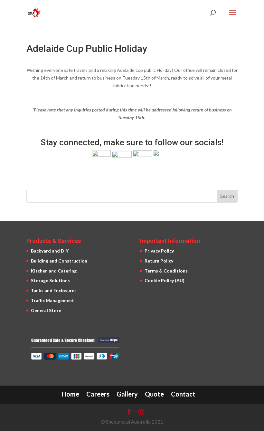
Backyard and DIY (50, 251)
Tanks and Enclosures (54, 290)
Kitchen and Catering (54, 270)
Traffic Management (52, 300)
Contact (183, 394)
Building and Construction (59, 260)
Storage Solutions (50, 280)
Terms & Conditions (166, 270)
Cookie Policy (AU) (164, 280)
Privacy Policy (159, 251)
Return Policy (159, 260)
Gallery (127, 394)
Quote (154, 394)
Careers (97, 394)
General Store (46, 310)
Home (70, 394)
